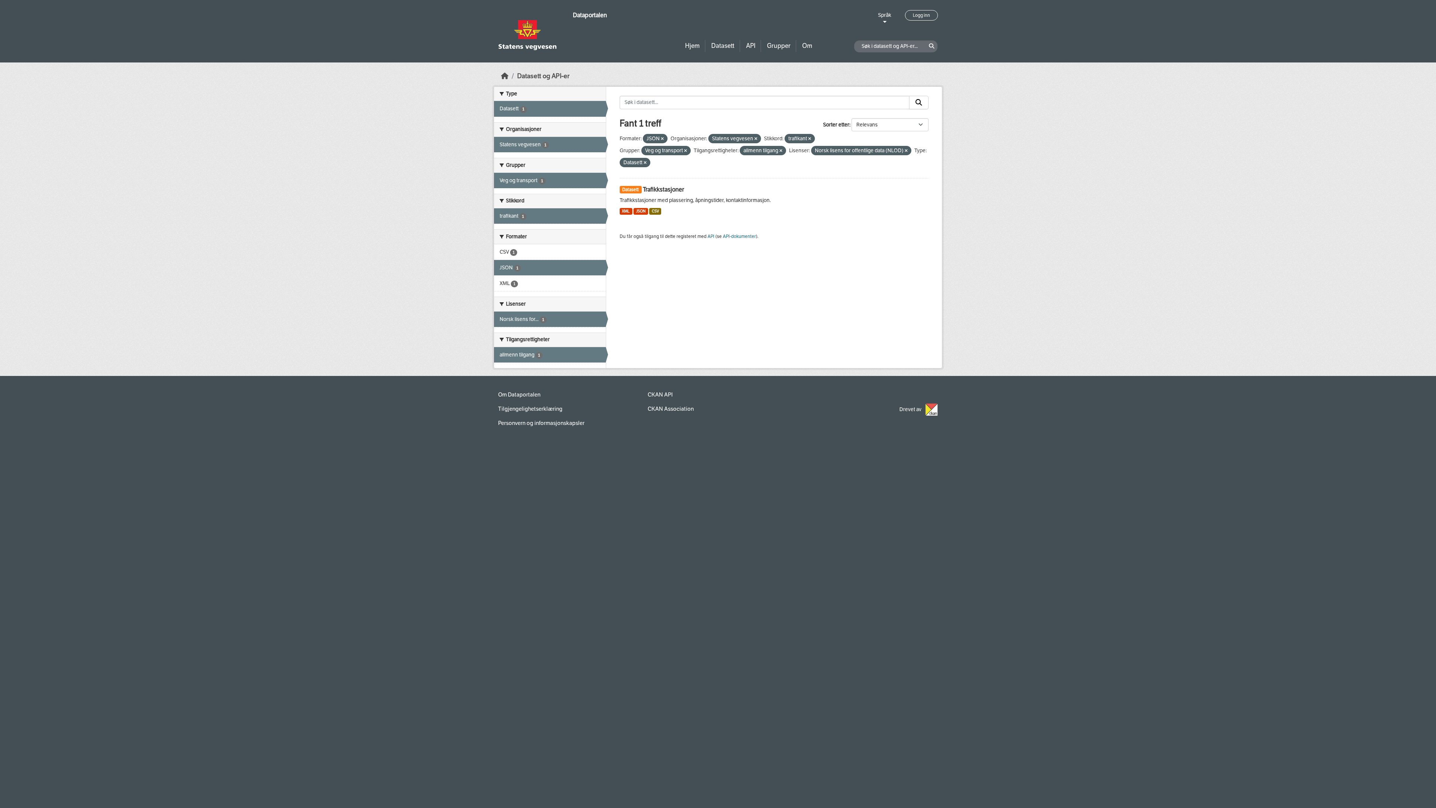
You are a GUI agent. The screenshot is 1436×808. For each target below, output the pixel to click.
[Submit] (919, 102)
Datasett (722, 46)
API (750, 46)
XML (626, 211)
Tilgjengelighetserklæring (530, 408)
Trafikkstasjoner (663, 189)
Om (807, 46)
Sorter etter (836, 125)
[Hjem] (505, 76)
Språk (884, 15)
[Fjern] (662, 139)
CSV (655, 211)
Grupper (779, 46)
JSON (640, 211)
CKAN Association (671, 408)
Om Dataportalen (519, 394)
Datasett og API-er (543, 76)
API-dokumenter (739, 236)
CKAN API (660, 394)
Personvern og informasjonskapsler (541, 423)
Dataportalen (590, 15)
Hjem (692, 46)
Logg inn (921, 15)
